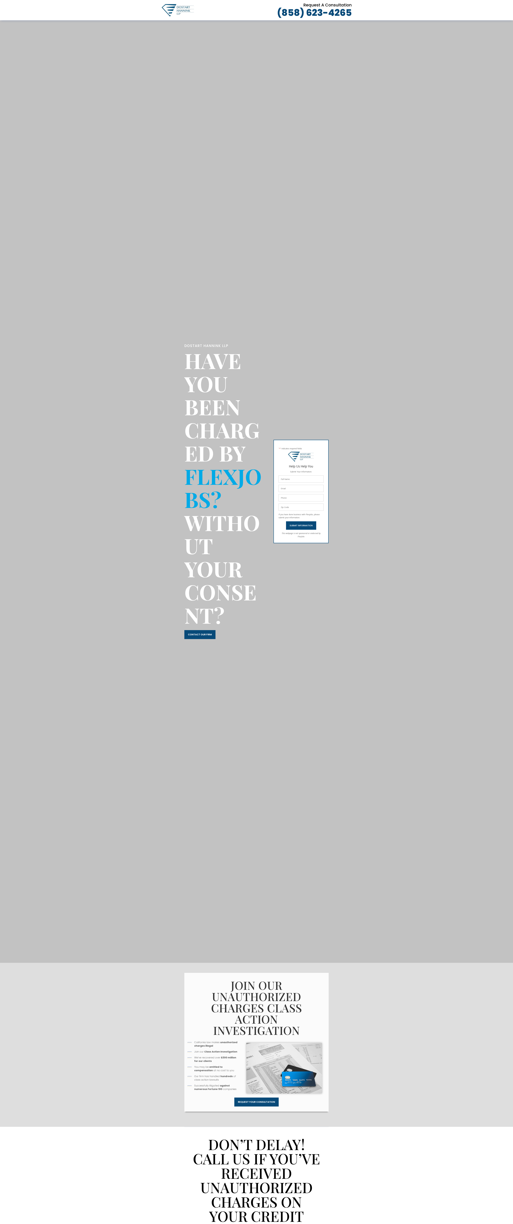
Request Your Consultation (256, 1102)
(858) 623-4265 (314, 12)
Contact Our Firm (200, 634)
